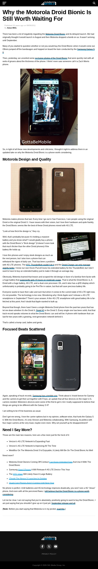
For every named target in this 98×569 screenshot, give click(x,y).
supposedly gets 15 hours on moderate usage (40, 280)
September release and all (63, 503)
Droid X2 (40, 310)
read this (61, 509)
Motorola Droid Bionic (55, 34)
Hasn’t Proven (24, 470)
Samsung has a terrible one (45, 396)
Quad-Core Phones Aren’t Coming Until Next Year (31, 483)
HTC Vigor (18, 474)
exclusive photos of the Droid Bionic (51, 58)
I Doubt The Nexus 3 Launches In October (28, 478)
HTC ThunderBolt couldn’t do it (40, 265)
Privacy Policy (49, 554)
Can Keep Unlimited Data (60, 462)
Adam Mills (12, 28)
